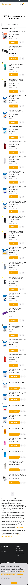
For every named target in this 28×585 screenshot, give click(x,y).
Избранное (18, 4)
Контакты (3, 554)
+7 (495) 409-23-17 (19, 535)
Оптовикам (18, 558)
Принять (14, 582)
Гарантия (17, 555)
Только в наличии (6, 28)
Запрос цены (14, 376)
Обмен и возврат (19, 550)
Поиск (16, 4)
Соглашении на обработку (17, 574)
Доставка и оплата (18, 518)
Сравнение (20, 4)
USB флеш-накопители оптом (7, 13)
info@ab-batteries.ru (6, 536)
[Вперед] (19, 494)
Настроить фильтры (14, 24)
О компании (4, 546)
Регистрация (19, 527)
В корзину (13, 42)
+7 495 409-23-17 (8, 563)
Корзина (23, 3)
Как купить (3, 549)
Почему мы (3, 551)
